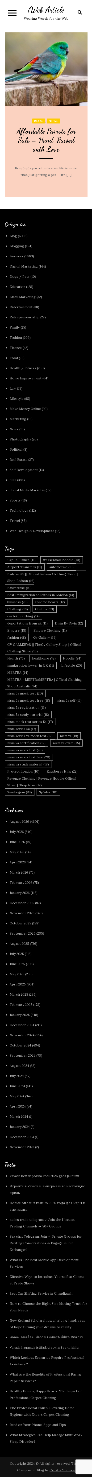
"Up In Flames (21, 560)
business (17, 602)
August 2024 (19, 1066)
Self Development (24, 470)
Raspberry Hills (62, 771)
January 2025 (20, 1015)
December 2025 (22, 903)
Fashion (16, 337)
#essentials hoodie (61, 560)
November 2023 (22, 1147)
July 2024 (17, 1076)
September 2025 (22, 933)
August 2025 (19, 943)
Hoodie (72, 658)
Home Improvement (26, 378)
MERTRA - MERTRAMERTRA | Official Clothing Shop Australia (44, 682)
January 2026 (20, 893)
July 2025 (17, 954)
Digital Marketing (24, 266)
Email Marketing (23, 297)
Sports (15, 500)
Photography (20, 439)
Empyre (16, 630)
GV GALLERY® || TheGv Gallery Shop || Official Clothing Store (44, 647)
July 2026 (17, 832)
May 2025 (17, 974)
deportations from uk (27, 623)
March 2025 (19, 994)
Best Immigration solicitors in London (40, 595)
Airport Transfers (24, 567)
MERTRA (17, 672)
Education (17, 287)
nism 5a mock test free (28, 700)
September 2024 (22, 1055)
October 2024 (20, 1045)
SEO (13, 480)
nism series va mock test (30, 736)
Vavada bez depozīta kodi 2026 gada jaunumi (44, 1176)
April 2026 (18, 862)
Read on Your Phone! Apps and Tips (38, 1425)
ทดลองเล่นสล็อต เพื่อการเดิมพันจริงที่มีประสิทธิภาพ (46, 1337)
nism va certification (26, 743)
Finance (16, 348)
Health (16, 658)
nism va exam (66, 743)
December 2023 (22, 1137)
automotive (61, 567)
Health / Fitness (23, 368)
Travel (15, 521)
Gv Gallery (45, 637)
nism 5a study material (28, 714)
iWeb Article (46, 10)
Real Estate (18, 459)
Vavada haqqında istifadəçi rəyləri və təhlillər (45, 1347)
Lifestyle (16, 398)
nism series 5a (21, 729)
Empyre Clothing (50, 630)
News (53, 121)
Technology (19, 510)
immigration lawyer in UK (30, 665)
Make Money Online (25, 409)
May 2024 (17, 1096)
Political (16, 449)
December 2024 (22, 1025)
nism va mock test (25, 750)
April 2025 (18, 984)
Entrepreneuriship (24, 317)
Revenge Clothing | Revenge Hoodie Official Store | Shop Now (41, 781)
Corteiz (44, 609)
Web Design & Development (32, 531)
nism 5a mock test (25, 693)
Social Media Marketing (28, 490)
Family (15, 327)
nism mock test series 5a (30, 722)
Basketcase (19, 588)
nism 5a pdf (69, 700)
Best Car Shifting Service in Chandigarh (41, 1293)
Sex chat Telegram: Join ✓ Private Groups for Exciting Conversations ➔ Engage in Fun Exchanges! (46, 1243)
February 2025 (21, 1004)
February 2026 (21, 882)
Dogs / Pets (19, 276)
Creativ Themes (62, 1470)
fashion (16, 637)
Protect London (23, 771)
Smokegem (19, 792)
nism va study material (28, 764)
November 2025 (22, 913)
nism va (69, 736)
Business (16, 256)
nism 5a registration (26, 707)
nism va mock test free (28, 757)
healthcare (44, 658)
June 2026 (17, 842)
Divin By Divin (69, 623)
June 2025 (17, 964)
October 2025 (20, 923)
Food (14, 358)
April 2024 (18, 1106)
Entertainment (21, 307)
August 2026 (19, 821)
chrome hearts (50, 602)
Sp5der (48, 792)
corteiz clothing (23, 616)
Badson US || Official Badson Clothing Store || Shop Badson (42, 577)
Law (13, 388)
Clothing (17, 609)
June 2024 (17, 1086)
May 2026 (17, 852)
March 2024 (19, 1116)
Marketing (18, 419)
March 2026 (19, 872)
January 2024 (20, 1127)
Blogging (17, 246)
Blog (38, 121)
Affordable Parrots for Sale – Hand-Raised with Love (46, 140)
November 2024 (22, 1035)
